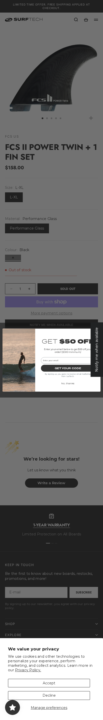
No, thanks (67, 383)
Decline (49, 695)
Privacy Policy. (28, 670)
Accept (49, 683)
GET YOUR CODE (68, 368)
